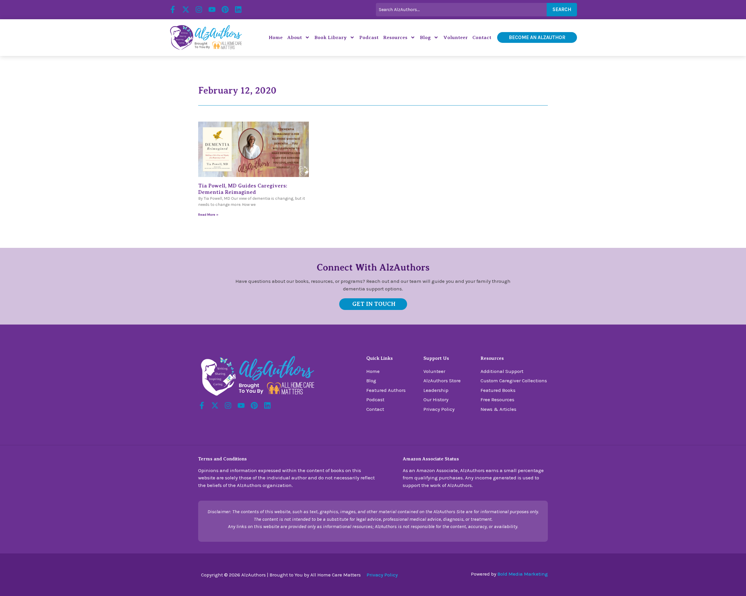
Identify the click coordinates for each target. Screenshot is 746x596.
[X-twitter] (185, 9)
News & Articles (498, 409)
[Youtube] (212, 9)
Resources (395, 37)
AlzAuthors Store (442, 380)
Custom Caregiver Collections (514, 380)
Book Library (330, 37)
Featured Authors (386, 390)
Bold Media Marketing (522, 574)
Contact (481, 37)
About (294, 37)
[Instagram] (199, 9)
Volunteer (455, 37)
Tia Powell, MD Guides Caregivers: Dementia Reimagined (242, 189)
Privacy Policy (439, 409)
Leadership (435, 390)
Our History (435, 399)
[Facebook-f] (172, 9)
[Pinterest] (225, 9)
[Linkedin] (238, 9)
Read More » (208, 215)
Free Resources (497, 399)
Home (276, 37)
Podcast (369, 37)
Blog (425, 37)
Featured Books (498, 390)
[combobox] (461, 9)
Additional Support (502, 371)
